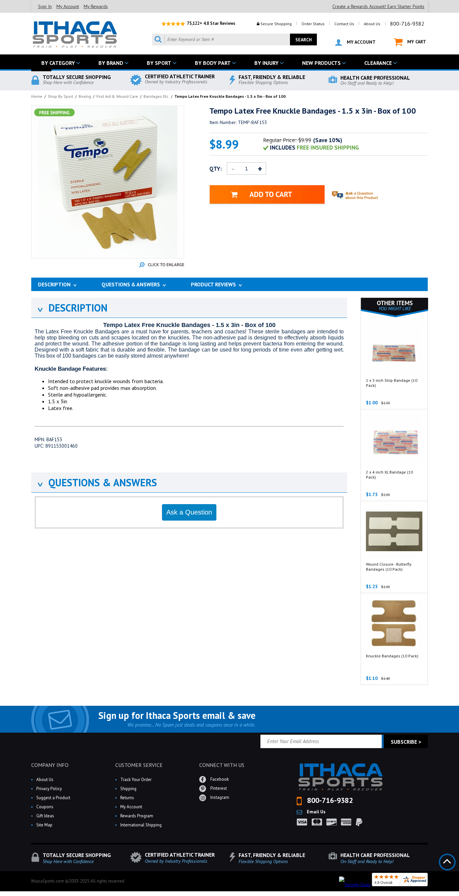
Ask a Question (189, 512)
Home (36, 96)
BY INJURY (266, 62)
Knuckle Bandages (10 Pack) (392, 655)
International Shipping (141, 825)
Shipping (128, 788)
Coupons (44, 807)
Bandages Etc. (156, 96)
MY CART (416, 42)
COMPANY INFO (50, 765)
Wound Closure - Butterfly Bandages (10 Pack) (389, 567)
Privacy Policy (49, 788)
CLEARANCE (378, 62)
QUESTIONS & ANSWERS (96, 482)
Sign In (45, 6)
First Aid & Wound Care (117, 96)
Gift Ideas (45, 816)
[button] (458, 895)
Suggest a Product (53, 798)
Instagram (219, 797)
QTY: (215, 168)
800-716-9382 (407, 23)
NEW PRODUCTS (321, 62)
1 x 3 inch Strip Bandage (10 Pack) (391, 383)
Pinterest (218, 788)
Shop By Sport (60, 96)
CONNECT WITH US (221, 765)
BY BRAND (110, 62)
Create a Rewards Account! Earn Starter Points (378, 6)
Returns (127, 798)
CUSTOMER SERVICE (139, 765)
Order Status (313, 23)
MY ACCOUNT (360, 42)
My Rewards (96, 6)
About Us (372, 23)
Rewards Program (136, 816)
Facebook (219, 779)
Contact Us (344, 23)
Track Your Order (136, 779)
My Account (67, 6)
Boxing (85, 96)
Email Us (315, 812)
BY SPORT (159, 62)
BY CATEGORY (58, 62)
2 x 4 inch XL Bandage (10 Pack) (389, 475)
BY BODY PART (213, 62)
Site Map (44, 825)
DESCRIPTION (72, 307)
